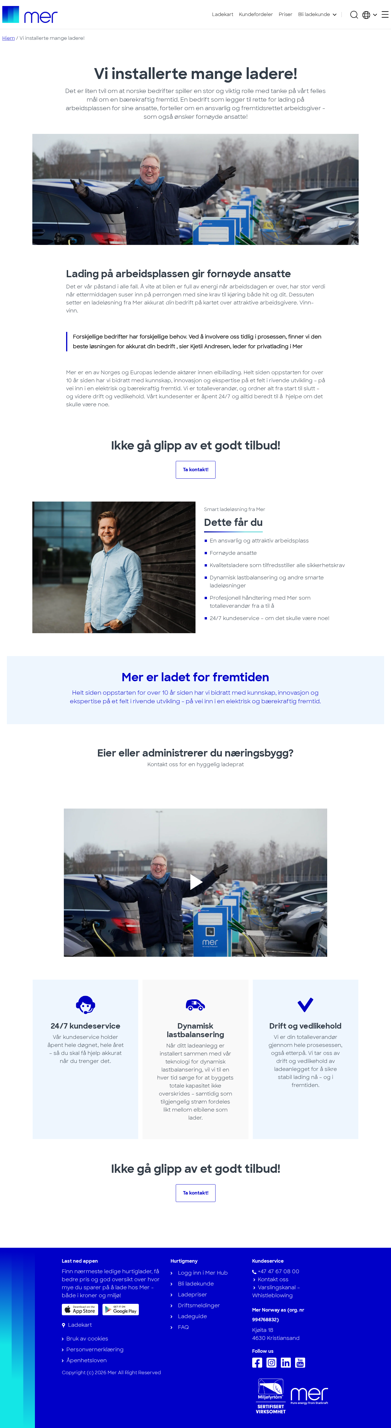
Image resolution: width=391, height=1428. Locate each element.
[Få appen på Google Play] (120, 1309)
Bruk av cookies (87, 1338)
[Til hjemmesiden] (30, 14)
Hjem (8, 38)
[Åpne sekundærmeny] (385, 14)
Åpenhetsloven (86, 1360)
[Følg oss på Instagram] (272, 1365)
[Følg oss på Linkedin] (287, 1365)
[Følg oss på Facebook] (258, 1365)
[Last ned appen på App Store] (80, 1309)
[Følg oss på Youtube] (301, 1365)
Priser (286, 14)
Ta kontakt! (195, 470)
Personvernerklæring (95, 1349)
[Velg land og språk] (369, 14)
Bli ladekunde (314, 14)
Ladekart (222, 14)
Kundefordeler (256, 14)
